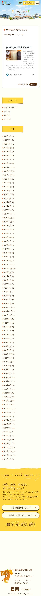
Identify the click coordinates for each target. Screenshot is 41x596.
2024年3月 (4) (9, 249)
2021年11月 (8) (9, 358)
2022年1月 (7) (9, 350)
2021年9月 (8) (9, 366)
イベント (7, 112)
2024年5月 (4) (9, 241)
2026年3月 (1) (9, 156)
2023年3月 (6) (9, 296)
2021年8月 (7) (9, 370)
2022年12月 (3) (9, 307)
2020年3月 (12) (9, 436)
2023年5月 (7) (9, 288)
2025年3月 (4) (9, 202)
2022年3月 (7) (9, 342)
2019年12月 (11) (9, 447)
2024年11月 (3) (9, 218)
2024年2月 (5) (9, 253)
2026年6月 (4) (9, 144)
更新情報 (7, 119)
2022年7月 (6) (9, 327)
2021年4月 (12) (9, 385)
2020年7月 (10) (9, 420)
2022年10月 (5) (9, 315)
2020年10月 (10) (9, 409)
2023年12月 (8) (9, 261)
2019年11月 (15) (9, 451)
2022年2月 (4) (9, 346)
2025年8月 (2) (9, 183)
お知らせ (7, 115)
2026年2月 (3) (9, 159)
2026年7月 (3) (9, 140)
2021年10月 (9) (9, 362)
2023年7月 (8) (9, 280)
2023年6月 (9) (9, 284)
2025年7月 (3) (9, 187)
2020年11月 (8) (9, 405)
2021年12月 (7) (9, 354)
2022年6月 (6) (9, 331)
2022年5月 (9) (9, 335)
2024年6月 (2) (9, 237)
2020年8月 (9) (9, 416)
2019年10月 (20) (9, 455)
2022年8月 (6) (9, 323)
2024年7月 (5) (9, 233)
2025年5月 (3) (9, 195)
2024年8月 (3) (9, 229)
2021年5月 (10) (9, 381)
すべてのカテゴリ (10, 108)
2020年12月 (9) (9, 401)
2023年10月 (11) (9, 268)
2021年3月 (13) (9, 389)
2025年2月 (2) (9, 206)
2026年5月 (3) (9, 148)
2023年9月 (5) (9, 272)
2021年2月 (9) (9, 393)
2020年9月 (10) (9, 412)
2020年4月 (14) (9, 432)
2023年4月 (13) (9, 292)
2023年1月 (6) (9, 304)
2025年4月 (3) (9, 198)
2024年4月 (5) (9, 245)
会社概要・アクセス (22, 583)
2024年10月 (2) (9, 222)
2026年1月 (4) (9, 163)
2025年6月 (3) (9, 191)
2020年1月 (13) (9, 444)
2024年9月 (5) (9, 226)
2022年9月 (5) (9, 319)
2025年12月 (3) (9, 167)
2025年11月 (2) (9, 171)
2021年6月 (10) (9, 377)
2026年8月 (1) (9, 136)
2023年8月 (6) (9, 276)
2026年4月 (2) (9, 152)
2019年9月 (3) (9, 459)
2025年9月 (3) (9, 179)
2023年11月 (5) (9, 265)
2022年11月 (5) (9, 311)
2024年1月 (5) (9, 257)
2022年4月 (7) (9, 338)
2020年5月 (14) (9, 428)
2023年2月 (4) (9, 300)
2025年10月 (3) (9, 175)
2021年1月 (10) (9, 397)
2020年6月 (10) (9, 424)
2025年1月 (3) (9, 210)
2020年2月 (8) (9, 440)
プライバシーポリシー (22, 580)
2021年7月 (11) (9, 374)
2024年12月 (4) (9, 214)
